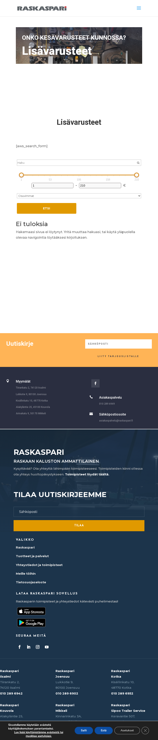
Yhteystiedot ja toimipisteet (39, 565)
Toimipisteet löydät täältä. (87, 474)
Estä (104, 730)
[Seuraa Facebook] (95, 383)
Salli (84, 730)
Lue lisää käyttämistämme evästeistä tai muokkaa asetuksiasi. (38, 734)
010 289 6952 (122, 693)
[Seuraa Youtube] (46, 647)
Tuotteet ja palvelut (32, 556)
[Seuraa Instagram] (37, 647)
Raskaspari (25, 547)
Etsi (46, 208)
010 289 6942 (11, 693)
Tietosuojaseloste (31, 582)
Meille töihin (26, 573)
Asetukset (127, 730)
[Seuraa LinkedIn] (28, 647)
